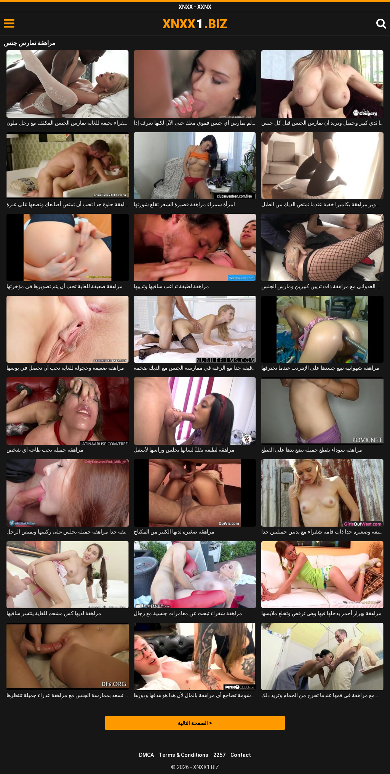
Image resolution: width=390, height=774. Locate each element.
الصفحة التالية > (195, 723)
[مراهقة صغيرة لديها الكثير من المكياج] (195, 493)
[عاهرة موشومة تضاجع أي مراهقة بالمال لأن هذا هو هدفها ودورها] (195, 656)
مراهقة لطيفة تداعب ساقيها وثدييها (171, 286)
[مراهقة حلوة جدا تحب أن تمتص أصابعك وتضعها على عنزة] (67, 166)
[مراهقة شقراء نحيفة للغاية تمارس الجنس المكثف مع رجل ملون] (67, 84)
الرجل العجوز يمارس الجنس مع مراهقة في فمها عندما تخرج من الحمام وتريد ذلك (322, 695)
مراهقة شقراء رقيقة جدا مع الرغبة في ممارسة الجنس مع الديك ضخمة (195, 368)
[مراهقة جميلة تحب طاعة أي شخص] (67, 411)
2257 (219, 755)
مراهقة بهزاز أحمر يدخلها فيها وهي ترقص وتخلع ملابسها (321, 613)
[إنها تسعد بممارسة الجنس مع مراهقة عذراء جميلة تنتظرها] (67, 656)
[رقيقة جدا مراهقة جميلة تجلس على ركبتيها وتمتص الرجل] (67, 493)
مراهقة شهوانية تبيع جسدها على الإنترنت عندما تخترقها (320, 368)
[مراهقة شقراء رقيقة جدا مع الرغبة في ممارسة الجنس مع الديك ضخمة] (195, 329)
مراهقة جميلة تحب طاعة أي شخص (44, 450)
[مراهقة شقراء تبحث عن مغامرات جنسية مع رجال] (195, 575)
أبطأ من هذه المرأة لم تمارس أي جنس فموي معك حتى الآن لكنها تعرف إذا (195, 123)
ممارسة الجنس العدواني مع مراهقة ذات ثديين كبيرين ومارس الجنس (322, 286)
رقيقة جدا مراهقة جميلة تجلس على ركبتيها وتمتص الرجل (67, 532)
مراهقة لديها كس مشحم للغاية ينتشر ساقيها (53, 613)
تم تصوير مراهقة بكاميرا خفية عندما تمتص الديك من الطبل (322, 204)
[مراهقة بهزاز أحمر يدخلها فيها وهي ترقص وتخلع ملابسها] (322, 575)
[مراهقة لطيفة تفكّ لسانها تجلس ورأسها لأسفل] (195, 411)
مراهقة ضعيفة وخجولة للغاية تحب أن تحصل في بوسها (65, 368)
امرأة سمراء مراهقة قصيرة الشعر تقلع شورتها (184, 204)
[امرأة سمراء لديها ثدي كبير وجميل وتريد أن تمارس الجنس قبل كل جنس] (322, 84)
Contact (240, 755)
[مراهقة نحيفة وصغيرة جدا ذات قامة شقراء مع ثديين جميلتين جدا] (322, 493)
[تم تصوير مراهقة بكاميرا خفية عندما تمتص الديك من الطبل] (322, 166)
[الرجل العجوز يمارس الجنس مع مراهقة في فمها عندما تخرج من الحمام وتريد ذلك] (322, 656)
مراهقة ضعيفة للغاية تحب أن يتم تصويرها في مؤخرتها (64, 286)
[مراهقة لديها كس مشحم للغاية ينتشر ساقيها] (67, 575)
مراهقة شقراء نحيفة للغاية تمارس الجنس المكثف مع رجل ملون (67, 123)
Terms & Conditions (183, 755)
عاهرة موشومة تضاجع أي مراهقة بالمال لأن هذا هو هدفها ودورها (195, 695)
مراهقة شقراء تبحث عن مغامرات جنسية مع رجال (188, 613)
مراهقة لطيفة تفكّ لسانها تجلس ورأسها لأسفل (184, 450)
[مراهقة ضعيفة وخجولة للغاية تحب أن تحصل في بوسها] (67, 329)
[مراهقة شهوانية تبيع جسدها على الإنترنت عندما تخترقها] (322, 329)
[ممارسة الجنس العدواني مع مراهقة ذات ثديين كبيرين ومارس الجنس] (322, 247)
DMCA (146, 755)
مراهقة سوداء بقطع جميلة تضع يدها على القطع (311, 450)
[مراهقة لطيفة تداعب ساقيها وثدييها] (195, 247)
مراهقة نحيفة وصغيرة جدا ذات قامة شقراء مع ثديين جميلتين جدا (322, 532)
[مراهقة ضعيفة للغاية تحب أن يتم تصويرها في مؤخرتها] (67, 247)
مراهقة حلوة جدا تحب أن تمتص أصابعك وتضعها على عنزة (67, 204)
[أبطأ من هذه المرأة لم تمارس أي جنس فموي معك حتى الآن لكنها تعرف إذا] (195, 84)
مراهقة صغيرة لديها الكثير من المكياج (174, 532)
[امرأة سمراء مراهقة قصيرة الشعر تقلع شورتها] (195, 166)
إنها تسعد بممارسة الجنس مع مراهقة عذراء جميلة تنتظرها (67, 695)
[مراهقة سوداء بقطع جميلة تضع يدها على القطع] (322, 411)
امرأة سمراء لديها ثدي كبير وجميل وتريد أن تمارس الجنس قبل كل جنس (322, 123)
